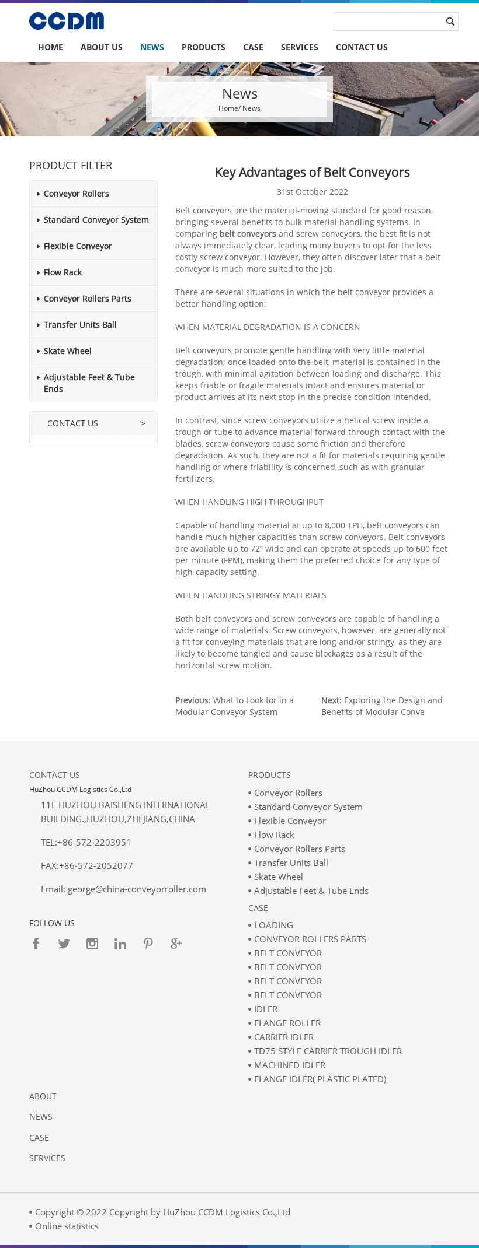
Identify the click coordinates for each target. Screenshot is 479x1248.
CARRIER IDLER (284, 1037)
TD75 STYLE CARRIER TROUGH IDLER (328, 1051)
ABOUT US (102, 46)
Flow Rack (63, 272)
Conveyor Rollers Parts (87, 298)
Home (50, 46)
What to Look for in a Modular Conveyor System (234, 706)
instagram (92, 944)
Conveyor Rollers (76, 193)
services (299, 46)
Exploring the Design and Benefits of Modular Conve (382, 706)
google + (176, 944)
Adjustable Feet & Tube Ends (311, 890)
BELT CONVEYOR (288, 953)
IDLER (265, 1009)
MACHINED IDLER (289, 1065)
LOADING (273, 925)
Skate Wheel (68, 350)
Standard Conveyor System (96, 219)
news (41, 1116)
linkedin (120, 944)
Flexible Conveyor (78, 245)
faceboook (36, 944)
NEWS (152, 46)
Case (258, 907)
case (39, 1137)
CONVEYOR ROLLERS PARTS (310, 939)
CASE (253, 46)
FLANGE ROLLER (287, 1023)
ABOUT (43, 1096)
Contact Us (54, 774)
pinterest (148, 944)
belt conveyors (248, 233)
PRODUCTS (203, 46)
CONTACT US (362, 46)
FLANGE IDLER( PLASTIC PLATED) (320, 1079)
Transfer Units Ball (80, 324)
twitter (64, 944)
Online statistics (67, 1226)
